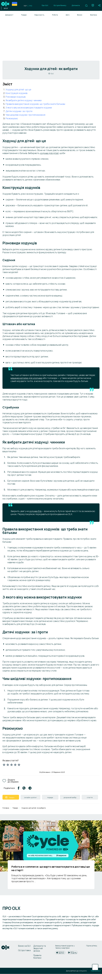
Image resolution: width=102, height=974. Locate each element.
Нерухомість (39, 15)
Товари (24, 15)
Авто (67, 15)
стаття (90, 797)
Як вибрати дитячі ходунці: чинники (24, 100)
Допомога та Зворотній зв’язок (39, 948)
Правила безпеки (37, 956)
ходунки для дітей (49, 153)
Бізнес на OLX (24, 945)
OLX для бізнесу (59, 5)
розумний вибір (70, 797)
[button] (86, 5)
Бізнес (79, 15)
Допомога (76, 5)
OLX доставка (24, 950)
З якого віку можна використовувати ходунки (29, 107)
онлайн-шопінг (30, 797)
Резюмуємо (12, 118)
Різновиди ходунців (16, 96)
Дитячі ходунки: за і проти (19, 111)
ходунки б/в (35, 511)
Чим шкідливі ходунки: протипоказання (25, 114)
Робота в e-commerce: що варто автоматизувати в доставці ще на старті (50, 868)
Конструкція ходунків (16, 93)
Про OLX (45, 5)
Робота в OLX (96, 971)
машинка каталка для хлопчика (26, 378)
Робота (55, 15)
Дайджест (9, 15)
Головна (5, 808)
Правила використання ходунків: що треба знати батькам (35, 103)
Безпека (93, 15)
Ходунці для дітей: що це (18, 89)
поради (50, 797)
